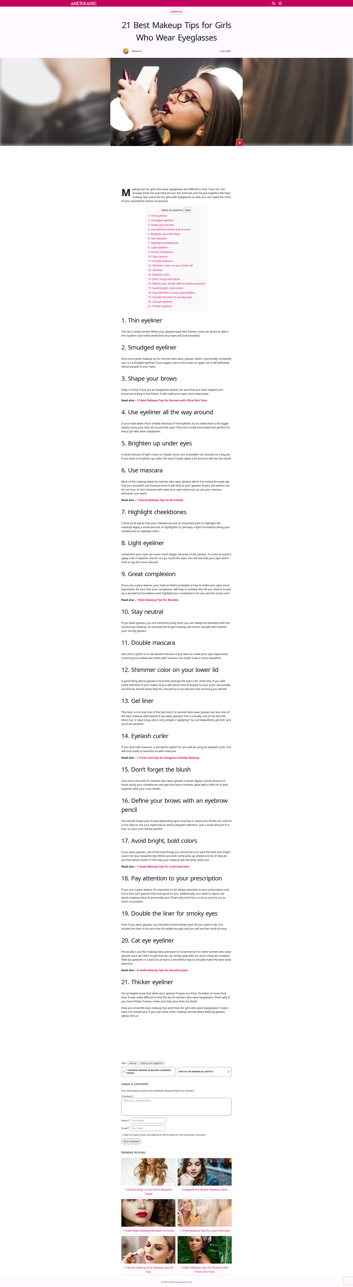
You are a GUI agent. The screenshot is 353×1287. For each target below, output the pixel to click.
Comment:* (127, 1096)
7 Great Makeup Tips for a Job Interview (163, 866)
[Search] (273, 3)
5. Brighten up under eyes (164, 234)
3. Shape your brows (161, 225)
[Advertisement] (176, 165)
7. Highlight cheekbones (163, 243)
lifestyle (176, 11)
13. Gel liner (155, 270)
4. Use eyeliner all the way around (169, 229)
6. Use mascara (157, 238)
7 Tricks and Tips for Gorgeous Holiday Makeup (168, 758)
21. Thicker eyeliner (160, 306)
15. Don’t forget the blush (164, 279)
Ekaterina (136, 51)
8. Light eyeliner (158, 247)
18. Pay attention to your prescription (171, 292)
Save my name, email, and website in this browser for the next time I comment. (165, 1134)
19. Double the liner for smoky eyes (170, 297)
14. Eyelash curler (159, 274)
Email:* (125, 1128)
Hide (188, 210)
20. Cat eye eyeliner (160, 302)
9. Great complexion (160, 252)
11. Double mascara (160, 261)
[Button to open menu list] (280, 3)
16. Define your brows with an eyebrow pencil (176, 283)
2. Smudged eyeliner (161, 220)
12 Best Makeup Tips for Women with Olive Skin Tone (172, 400)
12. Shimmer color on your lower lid (170, 265)
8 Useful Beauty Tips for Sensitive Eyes (162, 970)
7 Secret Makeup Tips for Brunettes (160, 500)
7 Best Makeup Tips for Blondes (157, 600)
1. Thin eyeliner (157, 216)
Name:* (125, 1120)
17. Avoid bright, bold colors (165, 288)
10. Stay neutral (158, 256)
